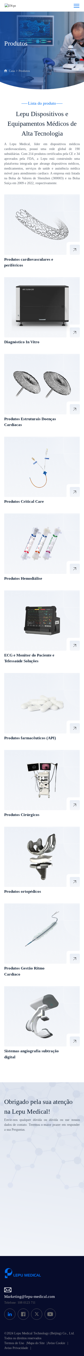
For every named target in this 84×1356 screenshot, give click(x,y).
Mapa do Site (36, 1343)
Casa (12, 71)
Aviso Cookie (56, 1343)
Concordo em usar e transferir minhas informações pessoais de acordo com (45, 1222)
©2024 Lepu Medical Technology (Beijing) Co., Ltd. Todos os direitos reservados (39, 1336)
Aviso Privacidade (16, 1348)
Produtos (24, 71)
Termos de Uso (14, 1343)
